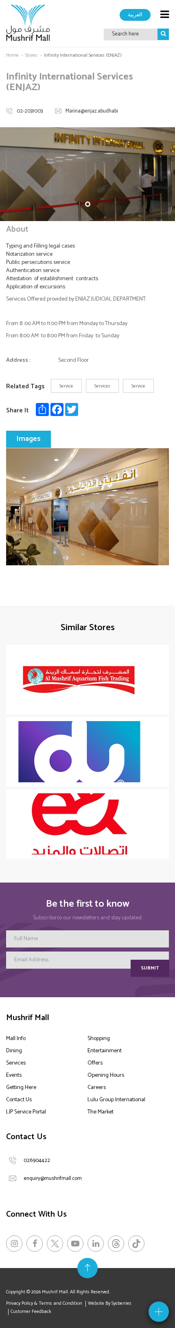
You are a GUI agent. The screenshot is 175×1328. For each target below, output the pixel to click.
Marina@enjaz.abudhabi (92, 111)
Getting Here (21, 1087)
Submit (150, 968)
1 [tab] (87, 204)
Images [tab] (28, 439)
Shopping (99, 1038)
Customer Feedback (31, 1311)
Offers (95, 1063)
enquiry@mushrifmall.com (53, 1178)
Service (66, 386)
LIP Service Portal (26, 1112)
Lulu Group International (116, 1099)
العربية (135, 14)
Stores (31, 55)
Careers (97, 1087)
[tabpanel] (87, 174)
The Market (101, 1112)
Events (14, 1075)
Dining (14, 1051)
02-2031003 (30, 111)
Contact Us (19, 1099)
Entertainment (105, 1051)
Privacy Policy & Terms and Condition (44, 1303)
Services (102, 386)
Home (12, 55)
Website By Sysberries (109, 1303)
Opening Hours (106, 1075)
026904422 (37, 1160)
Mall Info (16, 1038)
